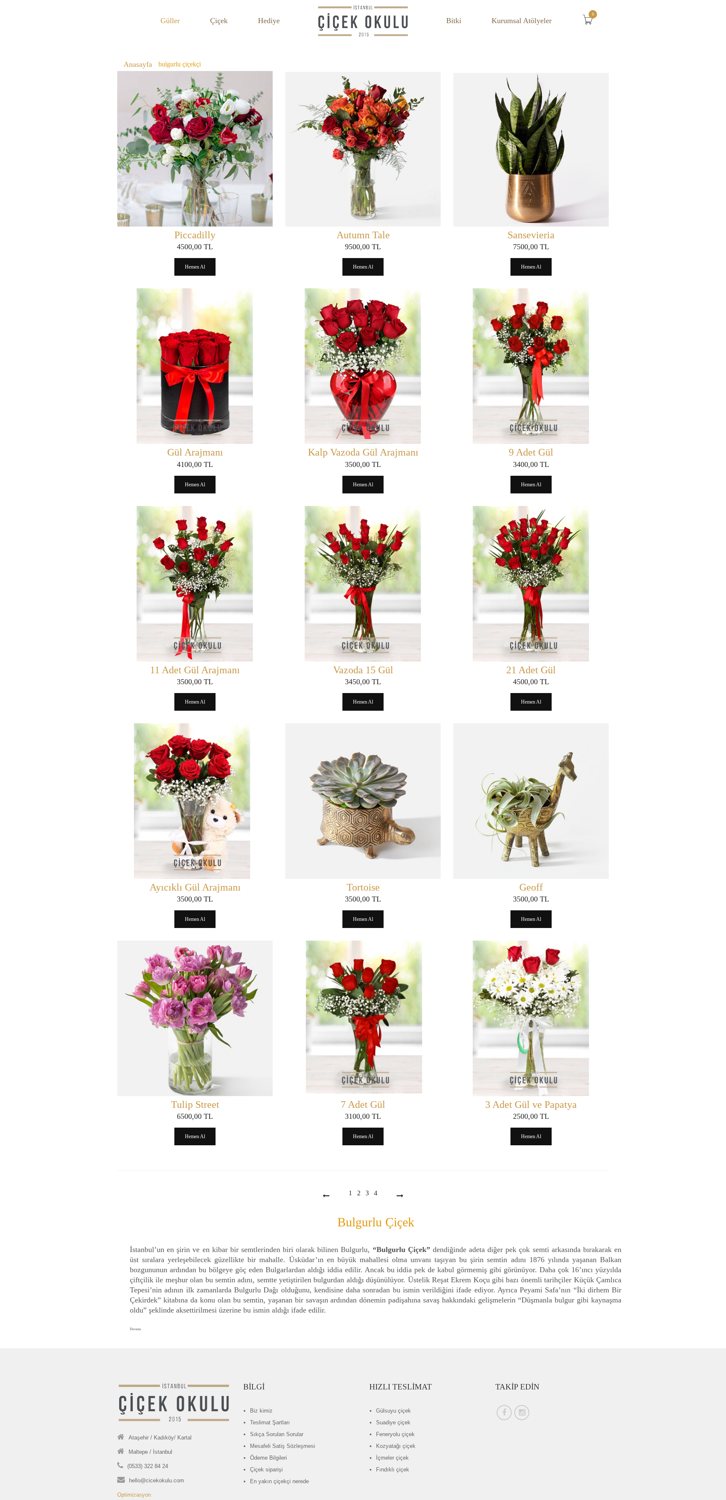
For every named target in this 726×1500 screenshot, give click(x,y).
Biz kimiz (261, 1411)
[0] (589, 22)
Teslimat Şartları (270, 1422)
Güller (170, 20)
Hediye (269, 20)
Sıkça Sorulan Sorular (276, 1434)
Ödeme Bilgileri (268, 1458)
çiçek (393, 1411)
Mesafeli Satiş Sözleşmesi (282, 1446)
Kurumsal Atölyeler (522, 20)
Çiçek (219, 20)
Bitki (453, 20)
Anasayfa (138, 64)
